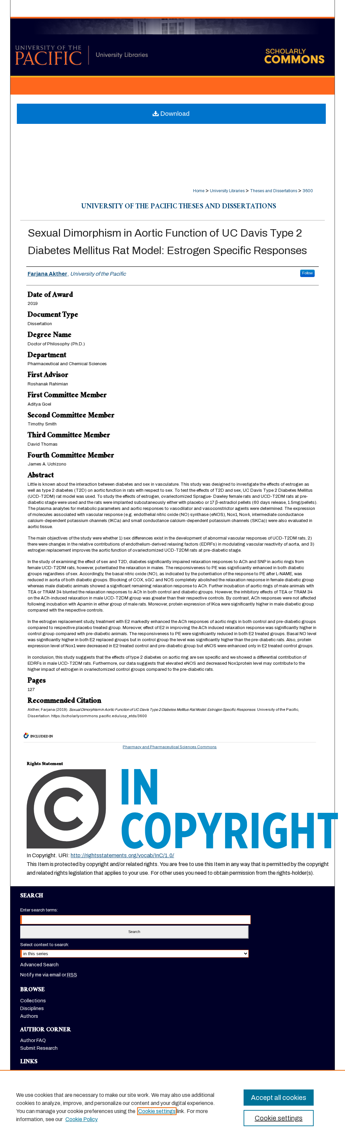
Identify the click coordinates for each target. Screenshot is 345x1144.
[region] (172, 1107)
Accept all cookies (278, 1097)
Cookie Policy (81, 1119)
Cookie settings (157, 1111)
